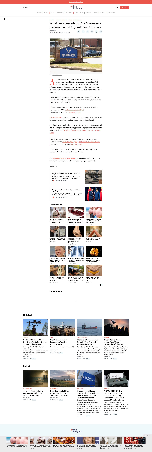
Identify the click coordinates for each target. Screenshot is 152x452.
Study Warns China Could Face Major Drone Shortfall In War (114, 342)
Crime (70, 20)
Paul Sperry (26, 397)
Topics (46, 12)
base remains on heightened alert (64, 158)
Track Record (79, 12)
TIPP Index (60, 12)
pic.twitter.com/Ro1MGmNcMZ (89, 142)
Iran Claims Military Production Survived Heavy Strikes (59, 342)
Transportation (82, 337)
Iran (51, 337)
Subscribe (125, 7)
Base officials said (56, 117)
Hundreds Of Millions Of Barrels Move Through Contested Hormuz (87, 342)
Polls (52, 12)
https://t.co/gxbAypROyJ (70, 142)
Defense (52, 20)
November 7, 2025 (74, 112)
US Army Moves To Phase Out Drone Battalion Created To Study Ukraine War (35, 342)
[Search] (29, 7)
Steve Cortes (54, 397)
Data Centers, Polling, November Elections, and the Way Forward (59, 393)
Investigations (27, 388)
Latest (39, 12)
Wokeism (106, 388)
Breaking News (77, 20)
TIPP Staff (53, 30)
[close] (150, 2)
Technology (54, 388)
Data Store (111, 12)
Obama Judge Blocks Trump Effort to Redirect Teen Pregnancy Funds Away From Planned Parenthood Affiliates (87, 395)
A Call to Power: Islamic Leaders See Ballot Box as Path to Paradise (33, 393)
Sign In (117, 7)
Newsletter (68, 12)
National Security (61, 20)
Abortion (80, 388)
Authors (88, 12)
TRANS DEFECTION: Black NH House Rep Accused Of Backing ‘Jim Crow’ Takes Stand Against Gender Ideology (114, 395)
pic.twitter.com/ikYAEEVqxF (74, 110)
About (95, 12)
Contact (102, 12)
